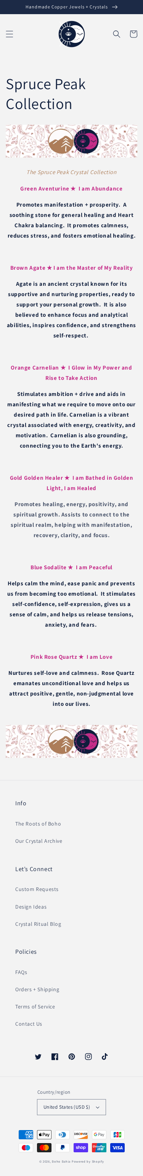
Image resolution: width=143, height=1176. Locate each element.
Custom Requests (37, 889)
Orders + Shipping (37, 989)
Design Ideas (31, 906)
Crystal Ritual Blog (38, 923)
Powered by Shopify (88, 1161)
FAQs (21, 972)
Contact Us (28, 1023)
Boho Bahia (61, 1161)
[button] (9, 34)
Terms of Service (35, 1006)
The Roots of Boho (38, 823)
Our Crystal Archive (38, 840)
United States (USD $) (66, 1107)
